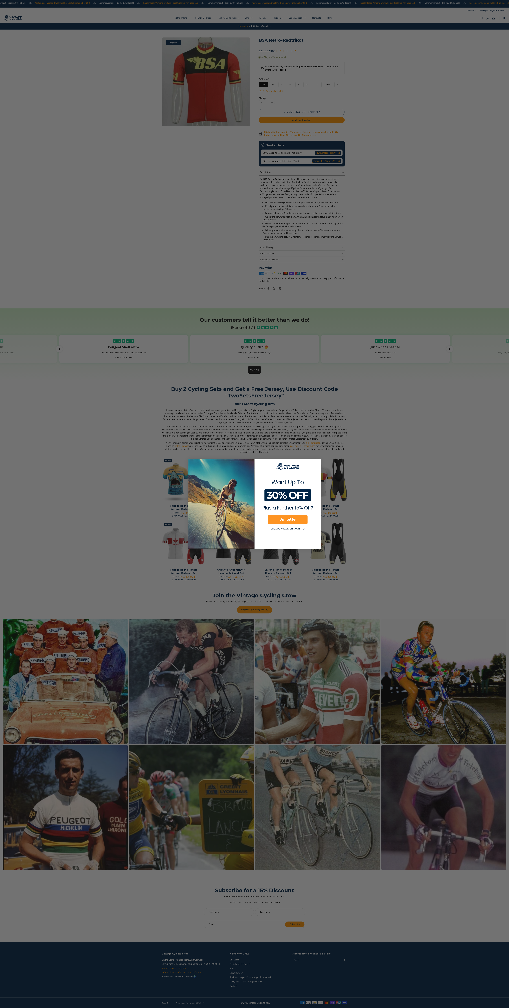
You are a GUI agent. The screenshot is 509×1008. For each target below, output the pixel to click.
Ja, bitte (288, 519)
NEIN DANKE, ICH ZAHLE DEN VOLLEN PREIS (288, 529)
